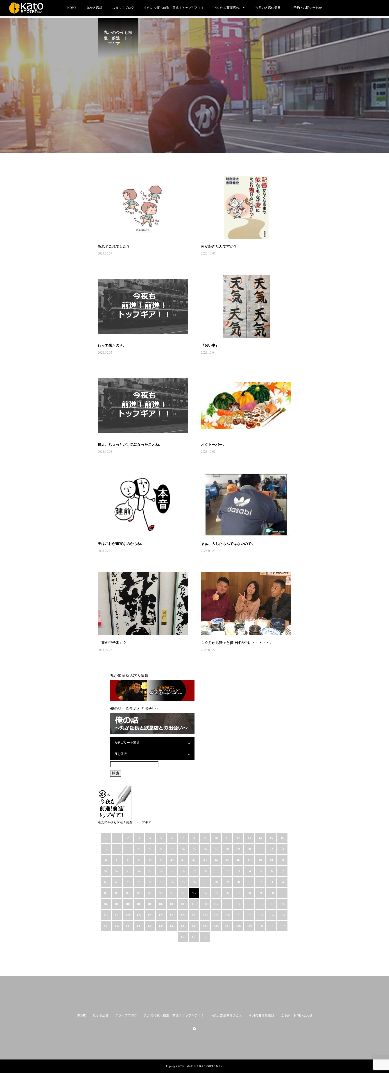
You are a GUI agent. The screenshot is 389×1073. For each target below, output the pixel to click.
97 (238, 893)
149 (249, 926)
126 (183, 915)
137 (117, 926)
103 (117, 904)
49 (271, 860)
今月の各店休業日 (267, 7)
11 (227, 838)
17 (105, 849)
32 (271, 849)
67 (282, 871)
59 (194, 871)
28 (227, 849)
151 (271, 926)
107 (161, 904)
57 (172, 871)
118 (282, 904)
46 (238, 860)
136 (106, 926)
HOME (72, 7)
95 (216, 893)
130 (227, 915)
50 (282, 860)
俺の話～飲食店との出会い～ (135, 709)
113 (227, 904)
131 (238, 915)
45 (227, 860)
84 (282, 882)
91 (172, 893)
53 (127, 871)
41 (183, 860)
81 (249, 882)
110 (194, 904)
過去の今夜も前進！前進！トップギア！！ (128, 822)
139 (139, 926)
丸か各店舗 (94, 7)
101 (282, 893)
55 (150, 871)
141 (161, 926)
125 (172, 915)
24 (183, 849)
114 (238, 904)
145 (205, 926)
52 (116, 871)
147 (227, 926)
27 (216, 849)
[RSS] (194, 1028)
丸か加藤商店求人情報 (129, 675)
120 (117, 915)
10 (216, 838)
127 (194, 915)
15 (271, 838)
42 (194, 860)
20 (138, 849)
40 (172, 860)
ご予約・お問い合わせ (306, 7)
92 (183, 893)
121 (128, 915)
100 (271, 893)
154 (194, 937)
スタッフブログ (123, 7)
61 (216, 871)
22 (161, 849)
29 (238, 849)
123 (150, 915)
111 (205, 904)
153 (183, 937)
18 (116, 849)
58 (183, 871)
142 (172, 926)
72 (150, 882)
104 (128, 904)
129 (216, 915)
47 (249, 860)
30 (249, 849)
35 (116, 860)
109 (183, 904)
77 (205, 882)
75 (183, 882)
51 (105, 871)
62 (227, 871)
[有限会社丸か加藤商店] (26, 8)
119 (106, 915)
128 (205, 915)
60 (205, 871)
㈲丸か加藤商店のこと (229, 7)
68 (105, 882)
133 (260, 915)
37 (138, 860)
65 (260, 871)
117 (271, 904)
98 (249, 893)
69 (116, 882)
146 (216, 926)
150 (260, 926)
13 (249, 838)
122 (139, 915)
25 (194, 849)
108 (172, 904)
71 (138, 882)
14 (260, 838)
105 (139, 904)
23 (172, 849)
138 (128, 926)
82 (260, 882)
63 (238, 871)
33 (282, 849)
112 (216, 904)
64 (249, 871)
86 (116, 893)
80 (238, 882)
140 (150, 926)
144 (194, 926)
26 (205, 849)
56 (161, 871)
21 (150, 849)
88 (138, 893)
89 (150, 893)
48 (260, 860)
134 (271, 915)
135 (282, 915)
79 (227, 882)
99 (260, 893)
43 (205, 860)
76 (194, 882)
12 (238, 838)
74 (172, 882)
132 (249, 915)
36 (127, 860)
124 (161, 915)
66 (271, 871)
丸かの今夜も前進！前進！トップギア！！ (174, 7)
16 (282, 838)
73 (161, 882)
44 (216, 860)
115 (249, 904)
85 (105, 893)
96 (227, 893)
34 (105, 860)
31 (260, 849)
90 (161, 893)
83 (271, 882)
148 (238, 926)
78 (216, 882)
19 (127, 849)
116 (260, 904)
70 (127, 882)
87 (127, 893)
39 (161, 860)
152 (282, 926)
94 (205, 893)
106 (150, 904)
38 (150, 860)
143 (183, 926)
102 (106, 904)
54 (138, 871)
